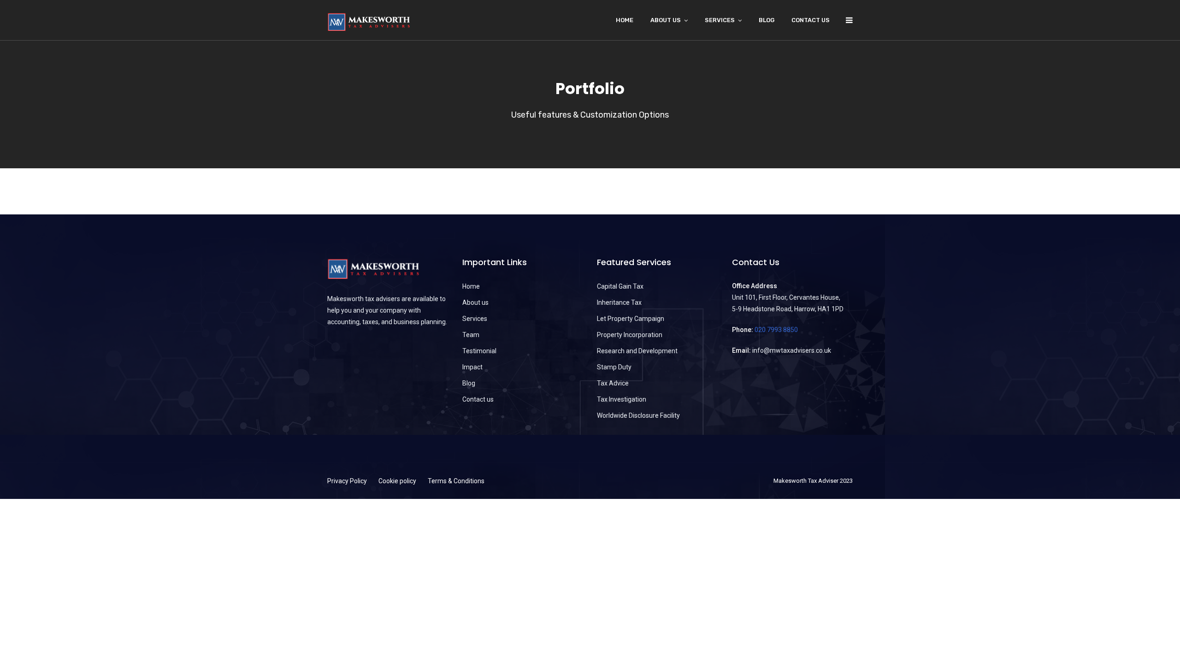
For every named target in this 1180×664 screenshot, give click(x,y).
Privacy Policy (347, 481)
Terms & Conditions (456, 481)
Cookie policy (397, 481)
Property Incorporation (629, 334)
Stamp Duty (614, 367)
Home (624, 20)
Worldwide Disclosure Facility (638, 415)
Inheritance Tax (619, 302)
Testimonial (479, 351)
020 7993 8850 (776, 329)
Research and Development (637, 351)
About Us (665, 20)
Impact (472, 367)
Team (470, 334)
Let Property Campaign (630, 318)
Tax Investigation (621, 399)
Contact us (810, 20)
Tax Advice (613, 383)
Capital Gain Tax (620, 286)
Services (720, 20)
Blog (766, 20)
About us (475, 302)
